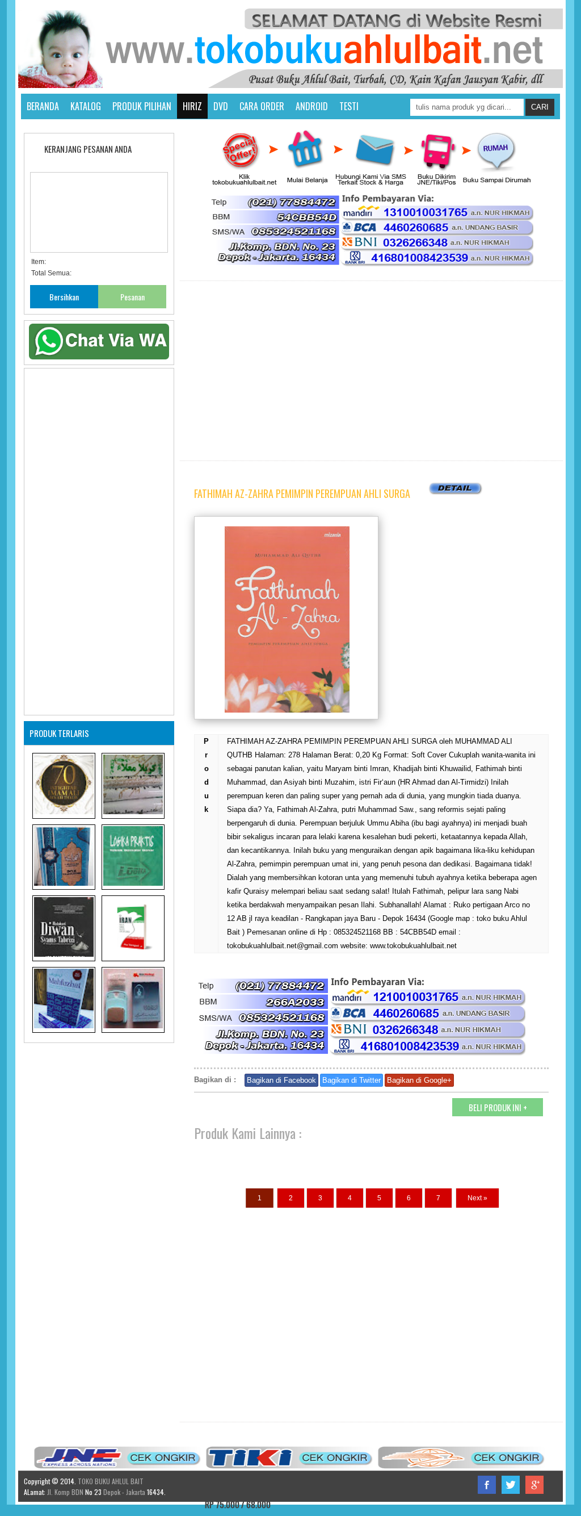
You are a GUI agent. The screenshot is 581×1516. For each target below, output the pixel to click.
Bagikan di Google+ (419, 1080)
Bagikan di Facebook (281, 1080)
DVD (220, 106)
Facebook (487, 1485)
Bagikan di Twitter (351, 1080)
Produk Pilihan (141, 106)
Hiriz (192, 106)
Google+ (534, 1485)
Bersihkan (64, 297)
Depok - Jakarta (123, 1492)
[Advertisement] (371, 370)
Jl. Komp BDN (65, 1492)
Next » (477, 1198)
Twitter (511, 1485)
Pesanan (132, 297)
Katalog (85, 106)
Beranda (43, 106)
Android (312, 106)
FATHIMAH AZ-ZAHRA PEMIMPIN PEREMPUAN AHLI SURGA (302, 493)
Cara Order (261, 106)
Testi (349, 106)
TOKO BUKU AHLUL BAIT (111, 1481)
